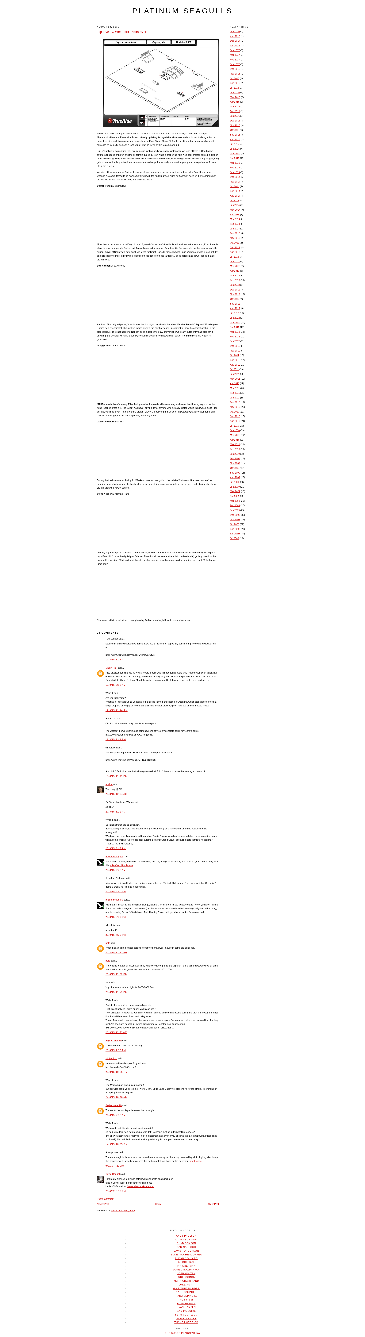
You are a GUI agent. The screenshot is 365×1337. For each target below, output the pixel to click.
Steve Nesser (186, 1318)
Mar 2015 (235, 163)
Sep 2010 (235, 416)
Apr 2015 (235, 158)
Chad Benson (186, 1243)
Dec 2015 (235, 120)
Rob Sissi (186, 1299)
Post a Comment (105, 1199)
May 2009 (235, 491)
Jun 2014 (235, 205)
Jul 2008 (234, 538)
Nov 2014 (235, 181)
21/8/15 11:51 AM (116, 1032)
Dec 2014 (235, 177)
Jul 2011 (234, 369)
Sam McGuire (186, 1311)
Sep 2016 (235, 83)
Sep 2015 (235, 134)
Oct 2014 (234, 186)
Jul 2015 (234, 144)
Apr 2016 (235, 102)
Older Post (213, 1204)
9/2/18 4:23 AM (115, 1166)
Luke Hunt (186, 1284)
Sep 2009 (235, 472)
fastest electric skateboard (140, 1186)
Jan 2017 (235, 64)
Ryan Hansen (186, 1307)
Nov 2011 (235, 350)
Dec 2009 (235, 458)
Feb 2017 (235, 59)
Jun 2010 (235, 430)
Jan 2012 (235, 341)
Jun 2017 (235, 50)
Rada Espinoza (186, 1296)
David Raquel (113, 1174)
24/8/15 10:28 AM (116, 1097)
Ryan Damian (186, 1303)
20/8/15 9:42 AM (116, 870)
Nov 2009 (235, 463)
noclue (109, 784)
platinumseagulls (114, 856)
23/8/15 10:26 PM (117, 1072)
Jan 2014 (235, 228)
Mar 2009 (235, 501)
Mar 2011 (235, 388)
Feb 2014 (235, 224)
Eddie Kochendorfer (186, 1254)
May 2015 (235, 153)
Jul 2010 (234, 426)
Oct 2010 (234, 411)
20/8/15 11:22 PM (116, 952)
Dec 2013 (235, 233)
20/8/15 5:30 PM (116, 891)
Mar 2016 (235, 106)
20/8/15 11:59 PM (116, 992)
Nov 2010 (235, 407)
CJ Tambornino (186, 1239)
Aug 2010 (235, 421)
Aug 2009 (235, 477)
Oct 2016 (234, 78)
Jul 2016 (234, 87)
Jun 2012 (235, 318)
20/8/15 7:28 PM (116, 935)
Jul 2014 (234, 200)
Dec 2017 (235, 41)
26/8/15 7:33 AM (116, 1115)
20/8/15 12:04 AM (116, 794)
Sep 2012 (235, 303)
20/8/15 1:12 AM (116, 811)
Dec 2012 (235, 289)
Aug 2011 (235, 364)
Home (158, 1204)
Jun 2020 (235, 31)
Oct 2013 (234, 242)
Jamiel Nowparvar (186, 1269)
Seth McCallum (186, 1314)
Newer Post (103, 1204)
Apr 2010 (235, 440)
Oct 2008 (234, 524)
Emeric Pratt (186, 1262)
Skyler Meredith (114, 1040)
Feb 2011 (235, 393)
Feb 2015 (235, 167)
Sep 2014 (235, 191)
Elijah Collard (186, 1258)
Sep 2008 (235, 529)
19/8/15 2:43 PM (116, 739)
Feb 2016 (235, 111)
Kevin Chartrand (186, 1281)
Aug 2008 (235, 533)
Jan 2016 (235, 116)
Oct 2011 (234, 355)
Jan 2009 (235, 510)
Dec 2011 (235, 346)
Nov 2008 (235, 519)
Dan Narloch (186, 1247)
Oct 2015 (234, 130)
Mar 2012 (235, 332)
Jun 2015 (235, 149)
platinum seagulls (182, 11)
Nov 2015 (235, 125)
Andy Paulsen (186, 1236)
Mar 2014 (235, 219)
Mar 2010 (235, 444)
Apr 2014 (235, 214)
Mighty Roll (111, 668)
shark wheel (196, 1161)
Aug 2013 (235, 252)
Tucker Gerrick (186, 1322)
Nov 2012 (235, 294)
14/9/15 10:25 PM (117, 1144)
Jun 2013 (235, 261)
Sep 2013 (235, 247)
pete (108, 943)
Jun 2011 (235, 374)
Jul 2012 (234, 313)
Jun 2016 (235, 92)
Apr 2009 (235, 496)
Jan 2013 (235, 285)
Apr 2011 (234, 383)
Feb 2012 (235, 336)
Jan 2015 (235, 172)
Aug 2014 (235, 195)
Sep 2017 (235, 45)
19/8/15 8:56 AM (116, 685)
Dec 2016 (235, 69)
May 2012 (235, 322)
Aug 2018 (235, 36)
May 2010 (235, 435)
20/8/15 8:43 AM (116, 848)
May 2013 (235, 266)
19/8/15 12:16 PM (117, 710)
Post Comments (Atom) (123, 1210)
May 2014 (235, 210)
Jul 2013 (234, 256)
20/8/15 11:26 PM (116, 974)
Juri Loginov (186, 1277)
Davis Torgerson (186, 1251)
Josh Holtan (186, 1273)
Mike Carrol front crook (121, 865)
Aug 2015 (235, 139)
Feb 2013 (235, 280)
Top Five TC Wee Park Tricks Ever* (122, 32)
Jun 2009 (235, 487)
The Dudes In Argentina (182, 1333)
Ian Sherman (186, 1266)
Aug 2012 (235, 308)
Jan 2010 (235, 454)
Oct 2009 (234, 468)
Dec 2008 (235, 515)
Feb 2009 (235, 505)
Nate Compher (186, 1292)
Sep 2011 (235, 360)
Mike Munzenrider (186, 1288)
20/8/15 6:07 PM (116, 917)
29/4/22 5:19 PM (116, 1191)
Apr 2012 (235, 327)
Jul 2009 (234, 482)
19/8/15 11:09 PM (116, 776)
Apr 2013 (235, 271)
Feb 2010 (235, 449)
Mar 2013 (235, 275)
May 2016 (235, 97)
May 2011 (235, 379)
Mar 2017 (235, 55)
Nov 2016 (235, 73)
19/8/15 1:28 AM (116, 659)
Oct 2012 (234, 299)
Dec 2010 (235, 402)
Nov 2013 (235, 238)
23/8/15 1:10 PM (116, 1050)
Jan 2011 (235, 397)
